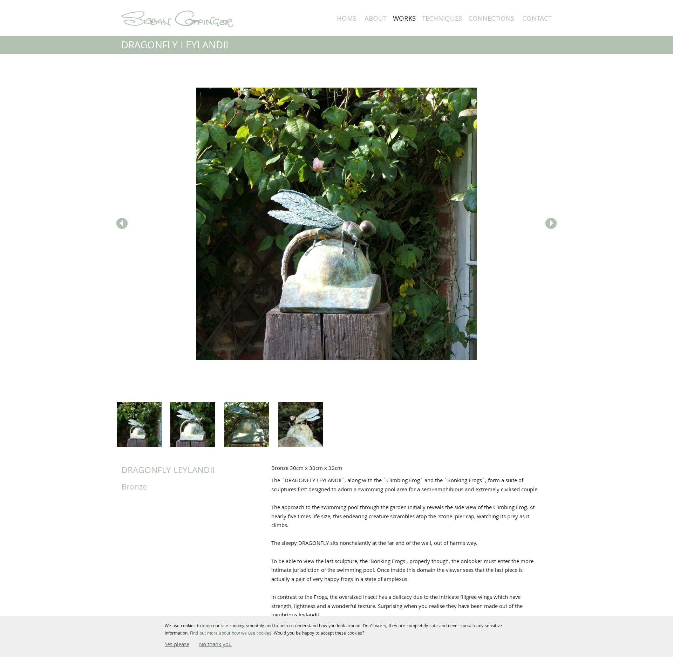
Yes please (177, 645)
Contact (537, 19)
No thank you (215, 645)
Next (551, 223)
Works (404, 19)
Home (346, 19)
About (376, 19)
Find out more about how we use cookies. (231, 633)
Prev (122, 223)
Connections (491, 19)
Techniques (442, 19)
